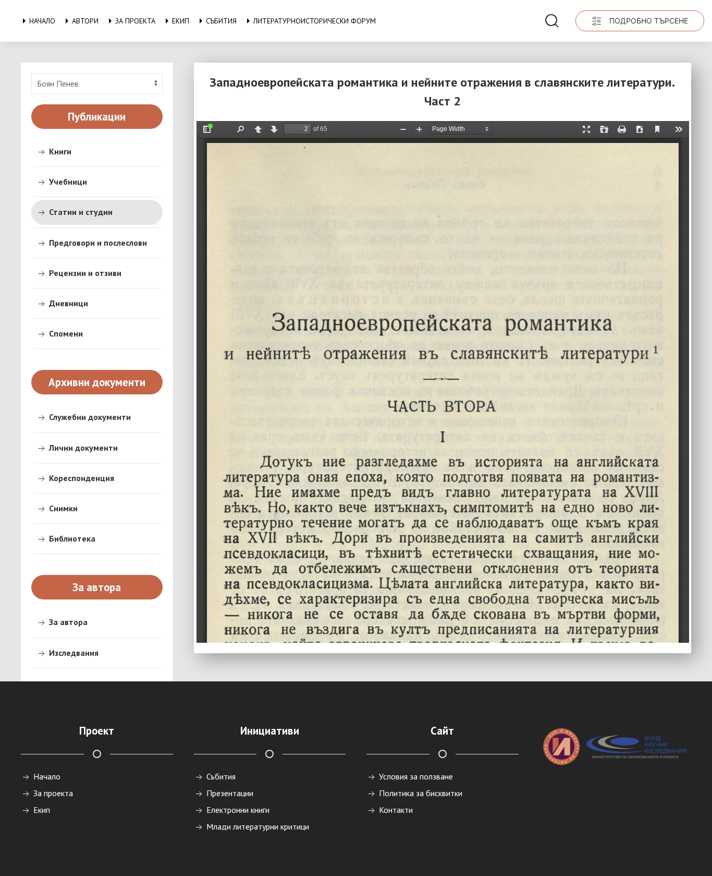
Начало (42, 21)
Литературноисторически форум (314, 21)
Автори (85, 21)
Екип (180, 21)
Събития (221, 21)
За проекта (135, 21)
